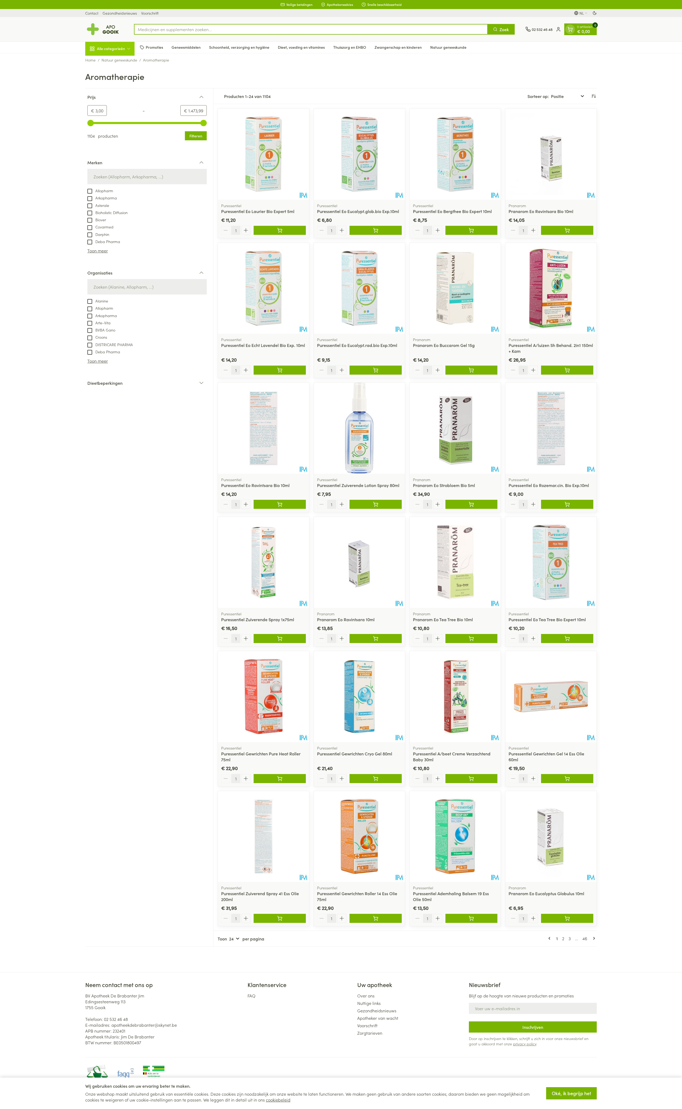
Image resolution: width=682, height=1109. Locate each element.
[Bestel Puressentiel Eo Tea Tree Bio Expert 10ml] (567, 638)
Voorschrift (150, 13)
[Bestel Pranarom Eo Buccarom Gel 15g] (471, 370)
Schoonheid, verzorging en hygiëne (239, 47)
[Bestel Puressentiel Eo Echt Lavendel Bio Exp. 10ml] (280, 370)
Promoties (154, 47)
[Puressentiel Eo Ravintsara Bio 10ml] (263, 428)
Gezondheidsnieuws (120, 13)
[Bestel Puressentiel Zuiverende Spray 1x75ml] (280, 638)
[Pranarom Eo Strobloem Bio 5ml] (455, 428)
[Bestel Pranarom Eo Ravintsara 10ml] (376, 638)
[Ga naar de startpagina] (104, 29)
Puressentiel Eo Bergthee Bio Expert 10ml (452, 211)
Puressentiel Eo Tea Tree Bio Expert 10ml (547, 619)
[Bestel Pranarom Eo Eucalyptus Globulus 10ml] (567, 918)
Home (90, 60)
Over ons (366, 995)
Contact (91, 13)
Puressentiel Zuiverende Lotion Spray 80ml (358, 485)
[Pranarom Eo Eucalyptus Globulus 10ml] (550, 836)
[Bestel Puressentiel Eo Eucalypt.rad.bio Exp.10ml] (376, 370)
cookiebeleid (278, 1100)
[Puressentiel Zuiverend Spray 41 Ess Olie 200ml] (263, 836)
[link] (550, 938)
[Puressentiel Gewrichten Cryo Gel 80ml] (359, 696)
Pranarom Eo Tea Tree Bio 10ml (443, 619)
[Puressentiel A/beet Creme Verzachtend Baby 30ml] (455, 696)
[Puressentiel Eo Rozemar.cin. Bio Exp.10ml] (550, 428)
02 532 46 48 (116, 1019)
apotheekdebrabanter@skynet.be (144, 1025)
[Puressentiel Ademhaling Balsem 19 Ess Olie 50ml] (455, 836)
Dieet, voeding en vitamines (301, 47)
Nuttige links (369, 1003)
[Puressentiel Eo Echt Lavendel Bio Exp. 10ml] (263, 288)
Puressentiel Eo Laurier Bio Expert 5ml (257, 211)
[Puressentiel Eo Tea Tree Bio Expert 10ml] (550, 562)
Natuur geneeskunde (448, 47)
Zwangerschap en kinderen (398, 47)
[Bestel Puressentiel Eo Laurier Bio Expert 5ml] (280, 230)
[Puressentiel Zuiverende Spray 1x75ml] (263, 562)
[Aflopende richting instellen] (593, 96)
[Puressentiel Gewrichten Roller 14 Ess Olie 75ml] (359, 836)
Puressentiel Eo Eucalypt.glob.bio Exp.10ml (358, 211)
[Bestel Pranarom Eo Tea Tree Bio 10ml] (471, 638)
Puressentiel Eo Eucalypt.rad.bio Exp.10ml (357, 345)
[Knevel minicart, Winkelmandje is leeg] (570, 29)
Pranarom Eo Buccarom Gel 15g (444, 345)
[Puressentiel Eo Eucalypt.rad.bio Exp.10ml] (359, 288)
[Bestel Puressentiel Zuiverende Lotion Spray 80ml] (376, 504)
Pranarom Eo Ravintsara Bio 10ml (541, 211)
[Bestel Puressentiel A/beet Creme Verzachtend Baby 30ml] (471, 778)
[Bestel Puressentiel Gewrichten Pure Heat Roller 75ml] (280, 778)
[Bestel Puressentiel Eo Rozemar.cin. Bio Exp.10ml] (567, 504)
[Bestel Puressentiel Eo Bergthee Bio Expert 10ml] (471, 230)
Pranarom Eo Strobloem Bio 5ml (444, 485)
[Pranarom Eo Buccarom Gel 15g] (455, 288)
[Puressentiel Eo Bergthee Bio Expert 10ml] (455, 154)
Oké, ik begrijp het (571, 1093)
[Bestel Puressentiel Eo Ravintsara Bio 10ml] (280, 504)
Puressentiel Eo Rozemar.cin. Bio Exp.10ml (549, 485)
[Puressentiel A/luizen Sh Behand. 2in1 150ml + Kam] (550, 288)
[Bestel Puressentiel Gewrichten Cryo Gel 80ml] (376, 778)
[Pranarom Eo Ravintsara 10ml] (359, 562)
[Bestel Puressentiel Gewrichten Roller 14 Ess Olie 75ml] (376, 918)
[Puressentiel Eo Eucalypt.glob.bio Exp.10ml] (359, 154)
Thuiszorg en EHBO (349, 47)
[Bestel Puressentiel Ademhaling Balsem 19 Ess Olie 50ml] (471, 918)
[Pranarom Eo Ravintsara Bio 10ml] (550, 154)
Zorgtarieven (369, 1033)
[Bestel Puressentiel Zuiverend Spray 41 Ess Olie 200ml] (280, 918)
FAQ (251, 995)
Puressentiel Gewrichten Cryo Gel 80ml (354, 753)
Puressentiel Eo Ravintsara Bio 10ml (255, 485)
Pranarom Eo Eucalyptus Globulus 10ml (546, 893)
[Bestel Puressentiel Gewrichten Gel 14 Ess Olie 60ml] (567, 778)
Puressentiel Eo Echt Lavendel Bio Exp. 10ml (263, 345)
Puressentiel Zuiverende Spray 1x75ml (257, 619)
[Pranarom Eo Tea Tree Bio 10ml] (455, 562)
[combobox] (311, 29)
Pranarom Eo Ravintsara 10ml (346, 619)
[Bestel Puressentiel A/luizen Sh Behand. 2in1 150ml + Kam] (567, 370)
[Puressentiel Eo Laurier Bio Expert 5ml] (263, 154)
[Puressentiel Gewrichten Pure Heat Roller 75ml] (263, 696)
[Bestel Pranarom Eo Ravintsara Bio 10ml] (567, 230)
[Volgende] (593, 938)
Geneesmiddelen (186, 47)
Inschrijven (532, 1027)
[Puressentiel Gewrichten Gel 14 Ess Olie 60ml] (550, 696)
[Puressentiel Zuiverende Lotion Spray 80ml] (359, 428)
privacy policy (524, 1043)
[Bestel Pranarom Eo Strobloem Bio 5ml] (471, 504)
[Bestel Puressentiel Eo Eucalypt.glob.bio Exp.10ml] (376, 230)
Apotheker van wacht (377, 1018)
